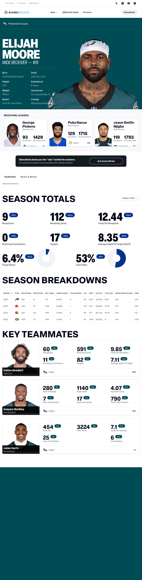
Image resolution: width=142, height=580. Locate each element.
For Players (21, 3)
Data (53, 12)
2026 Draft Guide (70, 12)
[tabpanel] (71, 327)
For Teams (10, 3)
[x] (116, 3)
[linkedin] (122, 3)
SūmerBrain (129, 12)
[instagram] (135, 3)
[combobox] (130, 197)
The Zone (87, 12)
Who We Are (34, 3)
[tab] (10, 177)
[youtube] (128, 3)
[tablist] (71, 179)
